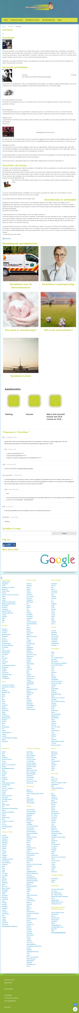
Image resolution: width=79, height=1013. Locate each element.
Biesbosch (5, 589)
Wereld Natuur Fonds (57, 902)
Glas (52, 674)
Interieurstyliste (6, 651)
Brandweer (5, 636)
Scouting (53, 848)
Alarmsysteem (31, 809)
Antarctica (5, 839)
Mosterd (53, 609)
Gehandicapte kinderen (8, 783)
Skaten (53, 851)
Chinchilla (4, 705)
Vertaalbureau (6, 678)
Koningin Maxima (31, 764)
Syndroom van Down (7, 821)
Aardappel (54, 583)
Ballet (52, 800)
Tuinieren (29, 940)
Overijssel (5, 897)
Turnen (53, 862)
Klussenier (5, 654)
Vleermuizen (30, 678)
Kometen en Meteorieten (9, 602)
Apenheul (4, 690)
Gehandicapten (6, 785)
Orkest (53, 768)
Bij (2, 698)
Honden (29, 589)
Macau (4, 877)
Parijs (3, 901)
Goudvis (4, 734)
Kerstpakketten (31, 877)
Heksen (53, 676)
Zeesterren (30, 707)
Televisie (53, 723)
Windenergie (30, 799)
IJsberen (29, 593)
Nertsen (29, 631)
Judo (52, 824)
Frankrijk (4, 857)
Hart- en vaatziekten (7, 788)
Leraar (3, 660)
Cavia (3, 701)
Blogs (60, 20)
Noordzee (4, 607)
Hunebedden (54, 679)
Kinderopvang (6, 652)
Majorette (53, 828)
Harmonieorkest (55, 761)
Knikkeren (54, 692)
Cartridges (29, 824)
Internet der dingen (56, 683)
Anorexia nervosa (7, 759)
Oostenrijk (5, 895)
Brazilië (4, 846)
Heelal (3, 596)
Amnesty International (57, 889)
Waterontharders (31, 959)
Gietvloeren (30, 860)
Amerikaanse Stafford (8, 685)
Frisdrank (53, 598)
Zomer (28, 966)
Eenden (4, 721)
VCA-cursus (30, 942)
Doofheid (4, 772)
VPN (28, 953)
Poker (53, 839)
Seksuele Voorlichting (8, 812)
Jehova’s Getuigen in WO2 (58, 782)
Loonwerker (5, 661)
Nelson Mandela (31, 774)
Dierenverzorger (6, 643)
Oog (3, 803)
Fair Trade (54, 891)
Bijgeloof (29, 818)
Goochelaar (5, 647)
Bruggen (29, 822)
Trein (52, 732)
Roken (3, 810)
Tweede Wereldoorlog (57, 788)
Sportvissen (54, 855)
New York (4, 886)
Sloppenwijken (55, 900)
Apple (52, 652)
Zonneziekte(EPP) (7, 826)
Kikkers (29, 607)
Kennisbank (9, 989)
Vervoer (29, 948)
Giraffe (4, 730)
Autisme (4, 763)
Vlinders (29, 680)
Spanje (4, 910)
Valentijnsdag (55, 643)
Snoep (53, 613)
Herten (28, 587)
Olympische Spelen (56, 833)
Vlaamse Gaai (30, 676)
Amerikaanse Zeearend (8, 687)
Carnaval (53, 630)
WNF (52, 930)
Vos (28, 685)
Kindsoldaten (30, 882)
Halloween (54, 632)
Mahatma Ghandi (31, 766)
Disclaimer (9, 982)
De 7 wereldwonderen (57, 657)
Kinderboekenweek (32, 879)
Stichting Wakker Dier (57, 927)
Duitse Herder (6, 716)
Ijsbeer (28, 591)
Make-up (29, 902)
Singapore (5, 908)
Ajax (52, 793)
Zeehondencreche (56, 904)
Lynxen (29, 627)
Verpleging (5, 676)
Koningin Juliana (31, 763)
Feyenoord (54, 817)
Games (29, 851)
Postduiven (30, 653)
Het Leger (4, 658)
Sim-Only (29, 931)
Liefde (28, 897)
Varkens (29, 694)
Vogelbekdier (30, 682)
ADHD (3, 752)
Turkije (4, 919)
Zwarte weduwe (31, 709)
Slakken (29, 660)
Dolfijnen (4, 714)
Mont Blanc (5, 605)
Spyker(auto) (54, 716)
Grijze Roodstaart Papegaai (9, 738)
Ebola (3, 775)
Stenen (29, 937)
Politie (3, 663)
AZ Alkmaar (54, 799)
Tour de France (55, 860)
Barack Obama (31, 755)
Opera (53, 766)
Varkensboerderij (31, 944)
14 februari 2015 (17, 475)
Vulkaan (4, 614)
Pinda (52, 611)
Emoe (3, 723)
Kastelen (53, 685)
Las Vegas (5, 873)
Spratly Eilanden (6, 611)
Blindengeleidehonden (8, 768)
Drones (29, 842)
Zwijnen (29, 674)
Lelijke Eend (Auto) (32, 895)
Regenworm (30, 656)
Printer (28, 917)
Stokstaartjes (30, 663)
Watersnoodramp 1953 (57, 741)
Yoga (52, 870)
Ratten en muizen (31, 654)
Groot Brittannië (6, 862)
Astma (4, 761)
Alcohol (53, 585)
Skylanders (30, 933)
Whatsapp (29, 962)
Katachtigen (30, 602)
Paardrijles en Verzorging (58, 837)
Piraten (53, 707)
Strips (53, 719)
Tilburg (4, 917)
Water (53, 620)
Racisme (29, 928)
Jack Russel (30, 596)
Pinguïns (29, 651)
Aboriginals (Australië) (8, 587)
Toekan (29, 667)
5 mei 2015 (9, 506)
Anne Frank (30, 754)
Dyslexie (4, 774)
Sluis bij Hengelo (56, 714)
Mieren (28, 629)
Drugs (28, 844)
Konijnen (29, 613)
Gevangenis (30, 859)
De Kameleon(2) (31, 831)
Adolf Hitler (30, 752)
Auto (52, 654)
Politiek (29, 926)
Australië (4, 844)
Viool (52, 770)
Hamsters (29, 585)
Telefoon (53, 721)
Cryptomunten (30, 828)
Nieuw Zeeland (6, 888)
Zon (3, 622)
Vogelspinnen (30, 683)
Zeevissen (54, 871)
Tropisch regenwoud (7, 613)
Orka (28, 638)
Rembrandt (30, 775)
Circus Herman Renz (32, 826)
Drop (52, 594)
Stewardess (5, 667)
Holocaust (54, 781)
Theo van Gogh (55, 727)
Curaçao (4, 852)
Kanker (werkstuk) (7, 795)
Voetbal (53, 868)
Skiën (52, 853)
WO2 (52, 786)
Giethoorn (54, 672)
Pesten (29, 920)
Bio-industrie (30, 820)
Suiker (53, 616)
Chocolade (54, 591)
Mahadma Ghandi (56, 694)
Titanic (53, 728)
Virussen (4, 825)
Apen (3, 688)
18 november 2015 (13, 489)
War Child (54, 929)
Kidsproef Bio (55, 920)
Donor (3, 770)
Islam (28, 869)
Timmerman (5, 672)
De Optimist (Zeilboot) (33, 913)
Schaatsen (54, 846)
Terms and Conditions (12, 998)
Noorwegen (5, 890)
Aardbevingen (6, 582)
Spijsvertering (6, 817)
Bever (3, 696)
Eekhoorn (4, 719)
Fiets (52, 668)
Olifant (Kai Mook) (32, 636)
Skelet (3, 814)
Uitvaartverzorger (6, 674)
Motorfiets (54, 699)
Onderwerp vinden (17, 20)
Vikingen (53, 736)
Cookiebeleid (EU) (11, 1001)
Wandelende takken (32, 689)
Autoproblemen (31, 813)
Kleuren (29, 888)
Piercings (29, 922)
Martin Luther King (32, 770)
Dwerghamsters (6, 718)
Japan (3, 870)
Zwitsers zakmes (56, 745)
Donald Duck (30, 757)
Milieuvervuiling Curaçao (9, 604)
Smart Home (30, 935)
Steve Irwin (30, 779)
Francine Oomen (31, 759)
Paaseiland (5, 899)
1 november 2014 (11, 464)
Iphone (28, 857)
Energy (53, 880)
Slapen (4, 815)
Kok (3, 656)
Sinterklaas (54, 640)
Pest (3, 806)
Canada (4, 848)
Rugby (53, 842)
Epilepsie (4, 777)
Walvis (28, 687)
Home (6, 20)
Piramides (54, 705)
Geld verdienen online (33, 853)
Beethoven (54, 752)
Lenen (28, 891)
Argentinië (5, 841)
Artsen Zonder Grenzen (57, 912)
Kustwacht (54, 921)
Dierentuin (5, 708)
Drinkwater (29, 839)
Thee (52, 618)
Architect (4, 632)
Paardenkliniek (31, 643)
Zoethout (53, 622)
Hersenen (4, 790)
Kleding (53, 690)
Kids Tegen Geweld (56, 894)
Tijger (28, 665)
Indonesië (4, 864)
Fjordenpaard (5, 727)
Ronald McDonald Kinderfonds (59, 896)
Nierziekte (5, 801)
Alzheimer (5, 757)
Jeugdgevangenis (31, 871)
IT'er (3, 649)
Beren (3, 694)
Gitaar (53, 759)
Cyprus (4, 853)
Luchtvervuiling (31, 900)
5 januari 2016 (14, 517)
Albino (3, 755)
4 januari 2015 (12, 449)
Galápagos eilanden (7, 859)
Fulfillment (29, 849)
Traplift (28, 939)
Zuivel (53, 623)
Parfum (29, 915)
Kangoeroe (30, 600)
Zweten (4, 828)
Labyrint (29, 889)
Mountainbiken (55, 831)
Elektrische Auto (31, 848)
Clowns (4, 638)
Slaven (53, 712)
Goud (28, 862)
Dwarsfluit (54, 757)
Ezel (3, 725)
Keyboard (54, 764)
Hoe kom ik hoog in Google (34, 864)
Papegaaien (30, 647)
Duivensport (54, 811)
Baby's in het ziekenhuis (9, 764)
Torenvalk (29, 669)
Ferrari (53, 667)
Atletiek (53, 795)
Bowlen (53, 804)
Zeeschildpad (30, 705)
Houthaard (29, 866)
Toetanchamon (55, 730)
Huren (28, 868)
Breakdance (54, 754)
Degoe (3, 707)
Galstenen (5, 779)
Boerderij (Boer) (6, 634)
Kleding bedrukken (32, 886)
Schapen (29, 658)
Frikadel (53, 596)
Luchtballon (30, 899)
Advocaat (4, 629)
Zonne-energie (30, 802)
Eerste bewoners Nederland (59, 663)
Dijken (28, 835)
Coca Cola (54, 593)
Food (52, 882)
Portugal (4, 902)
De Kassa (29, 875)
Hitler (52, 777)
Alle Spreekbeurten (48, 20)
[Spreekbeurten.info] (39, 6)
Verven (28, 955)
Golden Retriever (6, 732)
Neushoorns (30, 633)
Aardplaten (5, 584)
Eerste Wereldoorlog (57, 665)
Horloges (53, 677)
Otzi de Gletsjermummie (58, 701)
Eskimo (4, 593)
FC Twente (54, 815)
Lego (28, 893)
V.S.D (3, 823)
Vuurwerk (53, 645)
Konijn (28, 611)
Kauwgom (54, 603)
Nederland (5, 882)
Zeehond (29, 700)
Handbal (53, 820)
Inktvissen (29, 594)
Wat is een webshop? (33, 957)
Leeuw (28, 620)
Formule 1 (54, 819)
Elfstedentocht (55, 813)
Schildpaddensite (56, 925)
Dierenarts (5, 640)
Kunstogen (5, 797)
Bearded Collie (6, 692)
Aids (3, 754)
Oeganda (4, 892)
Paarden (29, 640)
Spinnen (29, 662)
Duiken (53, 809)
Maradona (29, 768)
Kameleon (29, 598)
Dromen (29, 840)
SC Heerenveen (55, 844)
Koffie (53, 605)
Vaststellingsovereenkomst (34, 946)
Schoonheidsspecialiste (8, 665)
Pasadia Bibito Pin (32, 919)
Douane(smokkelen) (7, 645)
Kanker (4, 792)
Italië (3, 866)
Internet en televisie (56, 681)
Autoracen (54, 797)
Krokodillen (30, 614)
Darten (53, 808)
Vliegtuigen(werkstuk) (33, 951)
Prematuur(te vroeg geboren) (10, 808)
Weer (3, 618)
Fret (3, 728)
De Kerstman (55, 636)
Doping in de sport (32, 837)
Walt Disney (30, 783)
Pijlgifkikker (30, 649)
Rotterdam (5, 906)
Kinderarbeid (54, 688)
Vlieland (4, 921)
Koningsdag (54, 638)
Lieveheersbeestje (32, 622)
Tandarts (4, 669)
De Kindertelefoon (56, 893)
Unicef (53, 898)
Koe (28, 609)
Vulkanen (4, 616)
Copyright (9, 995)
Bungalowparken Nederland (9, 926)
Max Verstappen (31, 772)
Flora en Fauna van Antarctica (10, 594)
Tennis (53, 859)
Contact (8, 1007)
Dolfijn (3, 712)
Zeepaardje (30, 704)
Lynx (28, 625)
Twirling (53, 866)
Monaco (4, 881)
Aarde (3, 585)
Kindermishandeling (32, 880)
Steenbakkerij (55, 717)
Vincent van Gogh (32, 781)
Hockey (53, 822)
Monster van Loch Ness (58, 697)
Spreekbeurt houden (32, 20)
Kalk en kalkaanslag (32, 873)
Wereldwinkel (30, 960)
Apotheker (5, 631)
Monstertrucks (31, 911)
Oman (3, 893)
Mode (52, 696)
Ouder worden (6, 805)
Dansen (53, 755)
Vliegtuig (29, 949)
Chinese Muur (6, 591)
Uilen (28, 671)
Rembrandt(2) (30, 777)
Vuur (52, 737)
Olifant (28, 634)
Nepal (3, 884)
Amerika (4, 835)
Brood (53, 589)
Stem (3, 819)
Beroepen (10, 26)
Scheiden (29, 929)
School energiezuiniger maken (35, 793)
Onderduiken (54, 784)
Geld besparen (31, 855)
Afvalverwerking (31, 811)
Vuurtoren (54, 739)
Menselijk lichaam (7, 799)
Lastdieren (29, 618)
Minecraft (29, 904)
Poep (52, 708)
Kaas (52, 602)
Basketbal (54, 802)
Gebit (3, 781)
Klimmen (53, 826)
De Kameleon (30, 829)
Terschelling (5, 913)
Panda (28, 645)
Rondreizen (5, 609)
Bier (52, 587)
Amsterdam (5, 837)
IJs (52, 600)
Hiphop (53, 763)
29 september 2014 (11, 437)
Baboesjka (29, 815)
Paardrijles (54, 835)
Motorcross (54, 830)
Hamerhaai (5, 741)
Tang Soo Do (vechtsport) (58, 857)
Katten (28, 605)
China (3, 850)
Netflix (28, 906)
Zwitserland (5, 924)
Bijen (3, 699)
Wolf (28, 696)
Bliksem (29, 790)
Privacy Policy (10, 980)
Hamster (29, 583)
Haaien (4, 739)
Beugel (4, 766)
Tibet (3, 915)
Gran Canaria (5, 861)
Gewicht (4, 786)
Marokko (4, 879)
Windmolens (30, 801)
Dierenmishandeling (32, 833)
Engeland (4, 855)
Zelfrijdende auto (31, 964)
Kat (28, 603)
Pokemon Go (30, 924)
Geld (52, 670)
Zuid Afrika (5, 922)
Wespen (29, 691)
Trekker (53, 734)
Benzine (29, 817)
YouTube (53, 743)
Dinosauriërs (5, 710)
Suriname (4, 912)
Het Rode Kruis (55, 918)
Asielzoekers (54, 914)
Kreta (3, 872)
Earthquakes (54, 878)
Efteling (29, 846)
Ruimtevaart (54, 710)
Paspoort (53, 703)
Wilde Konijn (30, 693)
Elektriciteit (30, 791)
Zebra (28, 698)
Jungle (4, 598)
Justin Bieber (30, 761)
